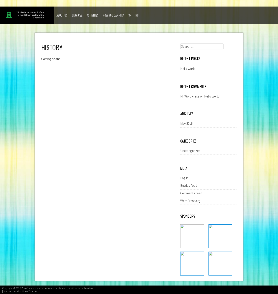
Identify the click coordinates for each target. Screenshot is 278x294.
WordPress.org (190, 201)
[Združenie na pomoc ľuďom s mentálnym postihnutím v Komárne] (28, 16)
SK (129, 15)
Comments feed (191, 193)
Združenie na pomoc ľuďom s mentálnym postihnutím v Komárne (57, 288)
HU (137, 15)
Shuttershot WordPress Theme (19, 291)
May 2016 (186, 123)
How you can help (113, 15)
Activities (93, 15)
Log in (184, 178)
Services (77, 15)
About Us (62, 15)
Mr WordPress (189, 96)
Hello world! (188, 69)
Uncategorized (190, 151)
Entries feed (188, 185)
